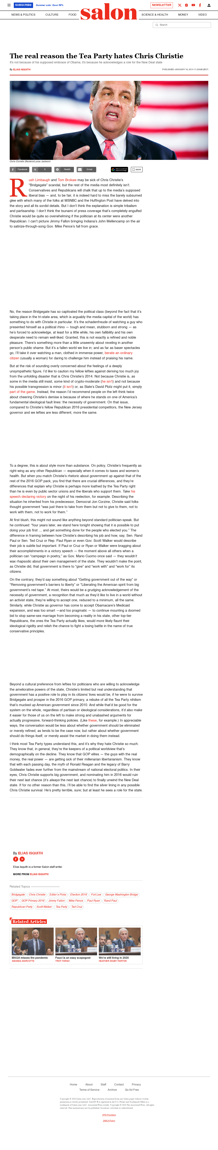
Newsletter (161, 5)
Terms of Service (89, 1090)
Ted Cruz (76, 907)
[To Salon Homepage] (109, 11)
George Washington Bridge (121, 894)
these (92, 720)
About (88, 1084)
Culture (52, 15)
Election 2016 (78, 894)
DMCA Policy (109, 1121)
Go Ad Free (132, 1090)
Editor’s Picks (57, 894)
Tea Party (61, 907)
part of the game (22, 392)
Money (183, 15)
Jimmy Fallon (56, 901)
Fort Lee (96, 894)
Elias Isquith (21, 69)
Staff (103, 1084)
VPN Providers (109, 1115)
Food (72, 15)
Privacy (136, 1084)
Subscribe (23, 5)
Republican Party (21, 907)
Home (73, 1084)
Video (202, 15)
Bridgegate (18, 894)
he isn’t (107, 381)
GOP (14, 901)
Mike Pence (76, 901)
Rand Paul (110, 901)
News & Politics (23, 15)
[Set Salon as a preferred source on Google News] (119, 169)
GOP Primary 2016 (32, 901)
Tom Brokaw (67, 180)
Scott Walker (44, 907)
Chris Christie (37, 894)
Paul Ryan (93, 901)
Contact (119, 1084)
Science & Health (155, 15)
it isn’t (68, 387)
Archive (112, 1090)
